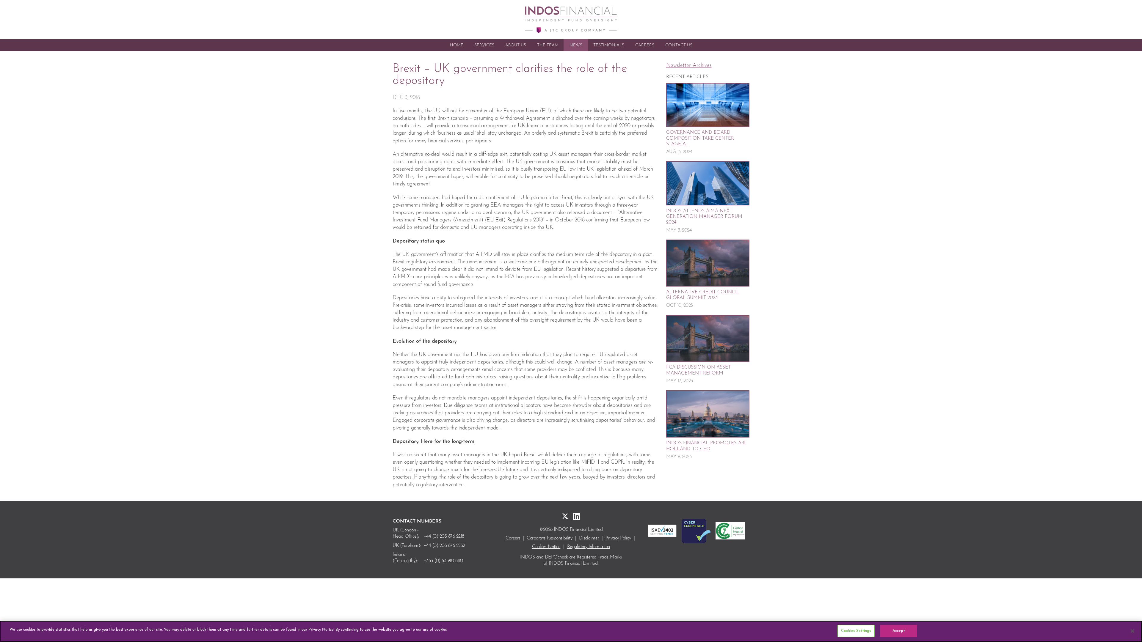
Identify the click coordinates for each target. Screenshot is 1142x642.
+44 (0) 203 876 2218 (444, 536)
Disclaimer (589, 538)
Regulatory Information (588, 547)
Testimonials (608, 45)
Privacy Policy (618, 538)
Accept (898, 631)
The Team (548, 45)
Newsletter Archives (689, 65)
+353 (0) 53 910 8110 (443, 560)
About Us (515, 45)
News (576, 45)
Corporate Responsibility (549, 538)
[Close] (1132, 631)
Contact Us (678, 45)
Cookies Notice (546, 547)
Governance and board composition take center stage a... (700, 138)
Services (484, 45)
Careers (644, 45)
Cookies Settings (856, 631)
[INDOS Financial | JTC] (571, 19)
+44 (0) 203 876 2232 (444, 545)
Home (456, 45)
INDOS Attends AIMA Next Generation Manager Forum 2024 (704, 217)
